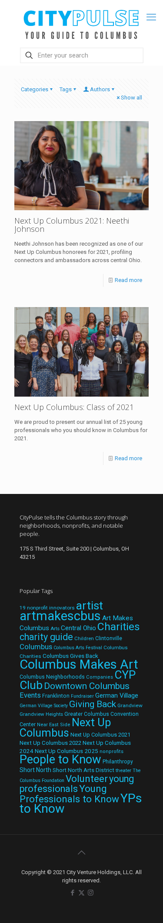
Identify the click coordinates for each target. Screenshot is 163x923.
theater (123, 770)
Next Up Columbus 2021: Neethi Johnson (71, 224)
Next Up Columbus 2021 (100, 734)
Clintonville (108, 638)
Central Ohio (78, 628)
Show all (131, 97)
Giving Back (92, 704)
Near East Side (53, 725)
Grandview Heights (41, 714)
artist (89, 605)
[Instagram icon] (90, 893)
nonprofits (111, 751)
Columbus (36, 647)
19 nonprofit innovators (47, 608)
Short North (35, 769)
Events (30, 695)
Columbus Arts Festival (77, 648)
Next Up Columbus (65, 727)
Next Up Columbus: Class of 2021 (74, 407)
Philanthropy (118, 762)
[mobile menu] (151, 17)
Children (84, 638)
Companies (99, 677)
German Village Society (44, 705)
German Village (116, 695)
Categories (34, 89)
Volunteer (87, 778)
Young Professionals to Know (69, 793)
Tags (66, 89)
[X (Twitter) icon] (81, 893)
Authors (100, 89)
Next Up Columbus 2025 (66, 750)
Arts (55, 628)
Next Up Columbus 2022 (50, 743)
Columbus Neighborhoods (52, 676)
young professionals (77, 783)
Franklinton (56, 696)
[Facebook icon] (72, 893)
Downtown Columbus (87, 686)
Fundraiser (82, 696)
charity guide (46, 636)
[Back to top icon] (82, 852)
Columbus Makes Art (79, 664)
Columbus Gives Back (70, 655)
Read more (128, 280)
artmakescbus (60, 616)
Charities (118, 626)
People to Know (60, 759)
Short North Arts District (83, 770)
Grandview (130, 705)
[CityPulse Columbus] (81, 22)
